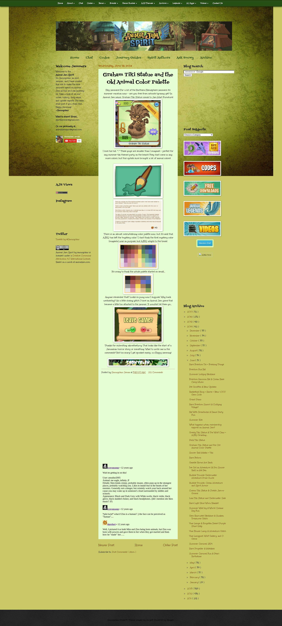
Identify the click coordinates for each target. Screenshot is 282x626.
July (192, 355)
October (194, 340)
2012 (190, 593)
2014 (190, 326)
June (192, 360)
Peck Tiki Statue (197, 440)
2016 (190, 316)
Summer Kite (196, 420)
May (192, 562)
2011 (189, 598)
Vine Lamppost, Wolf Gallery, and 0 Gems (206, 537)
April (192, 567)
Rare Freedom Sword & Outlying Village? (205, 406)
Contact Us (218, 3)
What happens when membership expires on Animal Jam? (205, 426)
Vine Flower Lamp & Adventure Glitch (207, 531)
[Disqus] (138, 423)
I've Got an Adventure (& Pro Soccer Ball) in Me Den (207, 469)
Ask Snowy (185, 58)
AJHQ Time (206, 255)
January (194, 582)
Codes (91, 3)
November (195, 335)
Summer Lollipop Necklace (202, 374)
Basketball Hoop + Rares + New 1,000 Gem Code (207, 393)
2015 (190, 321)
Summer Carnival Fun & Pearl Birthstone (204, 555)
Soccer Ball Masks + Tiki (201, 452)
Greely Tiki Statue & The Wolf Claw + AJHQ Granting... (207, 434)
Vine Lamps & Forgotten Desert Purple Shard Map (207, 525)
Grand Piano (195, 399)
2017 (190, 311)
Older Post (170, 545)
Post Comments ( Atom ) (124, 552)
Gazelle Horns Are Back (201, 462)
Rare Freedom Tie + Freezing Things (206, 364)
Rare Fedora (195, 457)
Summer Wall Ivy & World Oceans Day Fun (206, 509)
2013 (190, 588)
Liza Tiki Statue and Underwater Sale (207, 498)
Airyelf (149, 620)
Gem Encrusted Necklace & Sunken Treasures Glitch (206, 517)
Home (60, 3)
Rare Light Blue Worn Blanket (204, 503)
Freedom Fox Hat (197, 369)
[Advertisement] (141, 14)
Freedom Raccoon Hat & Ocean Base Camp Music (206, 380)
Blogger (170, 620)
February (195, 577)
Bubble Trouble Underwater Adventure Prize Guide (203, 476)
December (195, 330)
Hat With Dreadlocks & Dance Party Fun (206, 413)
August (194, 350)
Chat (81, 3)
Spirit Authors (158, 58)
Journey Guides (128, 58)
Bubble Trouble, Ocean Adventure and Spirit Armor (206, 484)
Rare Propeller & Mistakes (202, 548)
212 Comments (155, 372)
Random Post (205, 243)
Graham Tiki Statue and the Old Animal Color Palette (204, 446)
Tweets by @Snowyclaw (67, 239)
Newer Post (106, 545)
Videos (204, 3)
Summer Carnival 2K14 (200, 543)
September (195, 345)
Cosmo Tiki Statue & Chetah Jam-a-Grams (206, 492)
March (193, 572)
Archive (206, 58)
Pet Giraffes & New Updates (202, 387)
